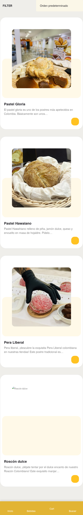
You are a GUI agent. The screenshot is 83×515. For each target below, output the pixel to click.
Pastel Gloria (14, 104)
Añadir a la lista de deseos (76, 23)
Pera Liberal (14, 342)
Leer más (75, 121)
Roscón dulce (15, 461)
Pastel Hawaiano (17, 223)
